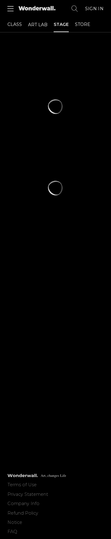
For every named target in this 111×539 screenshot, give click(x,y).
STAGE (61, 24)
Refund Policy (22, 513)
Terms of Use (22, 485)
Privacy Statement (27, 494)
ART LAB (37, 24)
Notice (14, 522)
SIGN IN (94, 8)
